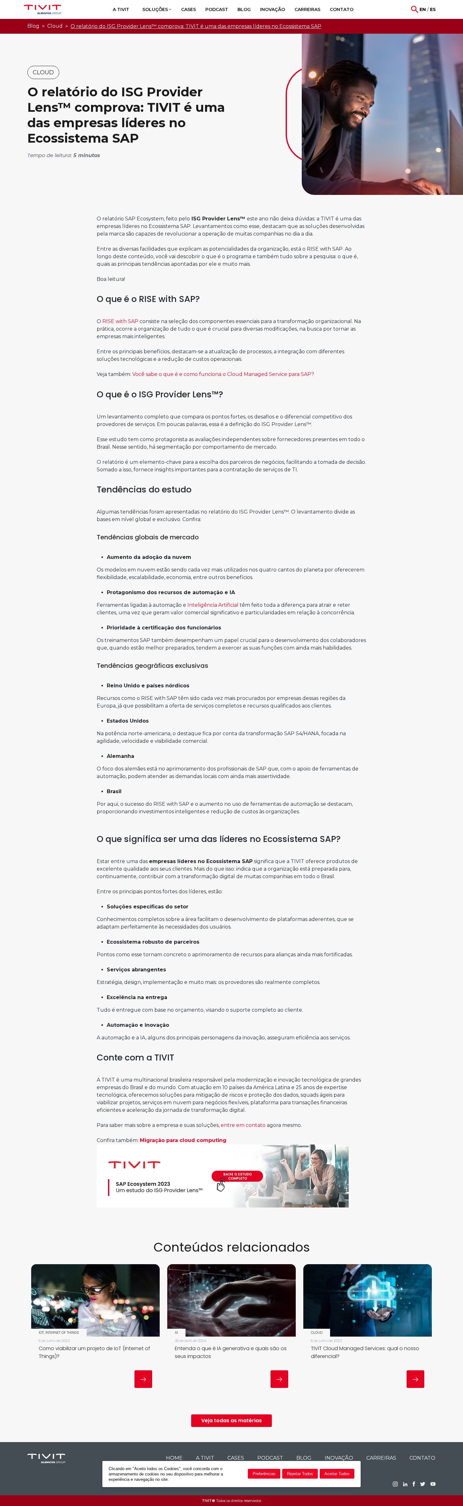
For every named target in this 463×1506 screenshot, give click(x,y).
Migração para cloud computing (183, 1140)
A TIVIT (205, 1458)
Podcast (270, 1458)
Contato (422, 1458)
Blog (33, 26)
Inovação (339, 1458)
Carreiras (381, 1458)
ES (433, 9)
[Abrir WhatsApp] (447, 1490)
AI (176, 1332)
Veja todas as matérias (231, 1420)
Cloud (55, 26)
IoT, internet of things (59, 1332)
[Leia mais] (143, 1379)
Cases (235, 1458)
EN (423, 9)
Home (174, 1458)
